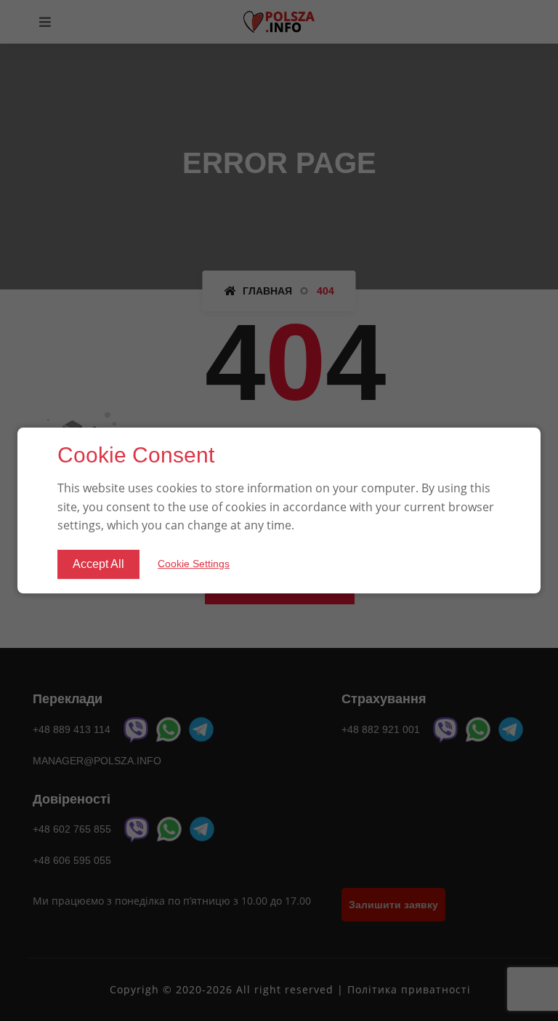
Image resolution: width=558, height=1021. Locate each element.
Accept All (98, 564)
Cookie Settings (194, 563)
